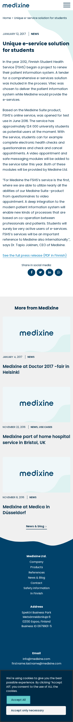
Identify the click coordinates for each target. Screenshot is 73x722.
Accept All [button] (18, 700)
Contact (36, 583)
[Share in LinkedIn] (49, 272)
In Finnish (36, 593)
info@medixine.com (36, 659)
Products (36, 567)
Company (36, 562)
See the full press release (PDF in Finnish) (35, 255)
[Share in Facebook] (31, 272)
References (37, 572)
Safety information (37, 588)
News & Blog (36, 578)
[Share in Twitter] (40, 272)
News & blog (35, 526)
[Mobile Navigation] (66, 5)
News (35, 34)
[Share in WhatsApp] (58, 272)
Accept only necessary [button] (27, 710)
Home (7, 18)
